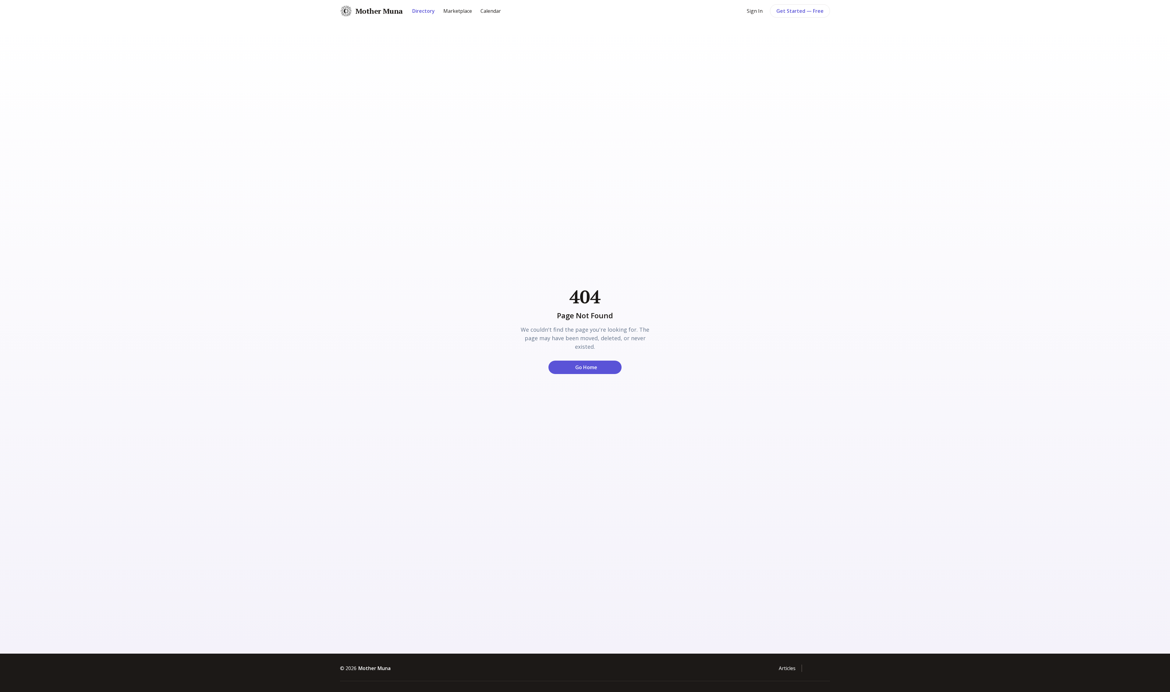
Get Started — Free (800, 11)
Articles (787, 668)
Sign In (755, 11)
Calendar (490, 11)
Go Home (586, 367)
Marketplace (457, 11)
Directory (423, 11)
